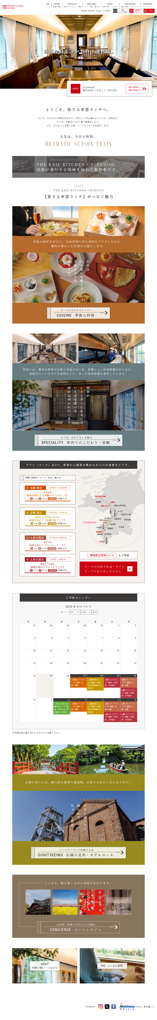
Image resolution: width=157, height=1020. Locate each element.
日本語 (84, 11)
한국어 (99, 11)
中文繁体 (106, 11)
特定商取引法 (90, 1007)
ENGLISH (91, 11)
